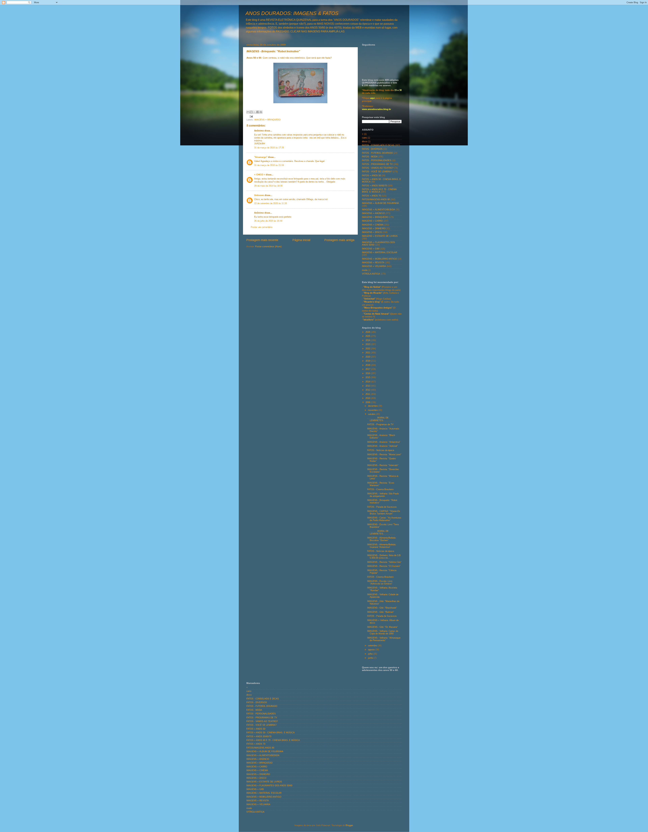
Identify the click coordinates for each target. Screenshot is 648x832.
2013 (368, 386)
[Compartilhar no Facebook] (257, 112)
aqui (372, 98)
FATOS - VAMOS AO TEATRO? (377, 168)
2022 (368, 348)
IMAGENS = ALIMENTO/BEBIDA (378, 209)
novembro (373, 410)
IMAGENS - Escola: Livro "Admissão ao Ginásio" (379, 582)
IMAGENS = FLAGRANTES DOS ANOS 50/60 (269, 785)
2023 (368, 344)
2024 (368, 340)
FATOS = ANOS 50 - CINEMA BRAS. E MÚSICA (270, 732)
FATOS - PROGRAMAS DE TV (377, 164)
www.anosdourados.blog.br (376, 109)
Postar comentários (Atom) (268, 246)
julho (370, 654)
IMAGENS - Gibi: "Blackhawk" (382, 608)
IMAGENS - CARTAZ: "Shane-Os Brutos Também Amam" (383, 512)
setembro (373, 645)
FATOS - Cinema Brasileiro (380, 489)
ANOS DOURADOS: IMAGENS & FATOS (292, 13)
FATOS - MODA (370, 157)
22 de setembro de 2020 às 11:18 (270, 203)
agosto (371, 649)
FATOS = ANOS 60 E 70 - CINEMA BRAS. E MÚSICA (379, 190)
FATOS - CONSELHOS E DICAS (378, 145)
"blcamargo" (260, 157)
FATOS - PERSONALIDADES (376, 160)
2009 (368, 402)
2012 (368, 390)
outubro (372, 414)
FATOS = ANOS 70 (371, 196)
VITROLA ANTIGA (371, 274)
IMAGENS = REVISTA (373, 262)
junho (371, 658)
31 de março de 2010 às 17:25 (269, 148)
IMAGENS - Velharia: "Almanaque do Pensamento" (383, 639)
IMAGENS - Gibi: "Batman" (380, 612)
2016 (368, 373)
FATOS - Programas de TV (380, 424)
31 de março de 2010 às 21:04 (269, 165)
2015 (368, 377)
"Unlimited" (369, 299)
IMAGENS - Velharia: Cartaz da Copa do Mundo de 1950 (382, 632)
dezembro (373, 406)
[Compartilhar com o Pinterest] (261, 112)
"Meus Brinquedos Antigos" (378, 308)
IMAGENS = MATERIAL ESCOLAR (379, 252)
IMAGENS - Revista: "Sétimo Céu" (384, 562)
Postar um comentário (261, 227)
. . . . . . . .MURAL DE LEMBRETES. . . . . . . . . (381, 419)
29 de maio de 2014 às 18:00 (268, 186)
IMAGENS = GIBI (371, 249)
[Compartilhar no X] (254, 112)
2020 (368, 357)
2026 (368, 332)
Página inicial (301, 240)
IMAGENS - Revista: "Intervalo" (382, 465)
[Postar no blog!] (251, 112)
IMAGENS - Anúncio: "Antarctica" (383, 442)
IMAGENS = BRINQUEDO (267, 120)
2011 (368, 394)
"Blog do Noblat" (372, 287)
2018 (368, 365)
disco (364, 141)
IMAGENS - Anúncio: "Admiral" (382, 446)
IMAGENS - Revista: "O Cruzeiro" (383, 566)
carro (364, 138)
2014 (368, 381)
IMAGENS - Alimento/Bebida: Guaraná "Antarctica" (381, 545)
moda (364, 270)
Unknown (259, 195)
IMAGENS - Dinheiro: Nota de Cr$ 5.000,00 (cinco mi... (383, 556)
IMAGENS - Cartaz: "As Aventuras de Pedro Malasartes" (384, 519)
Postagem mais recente (262, 240)
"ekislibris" (368, 320)
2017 (368, 369)
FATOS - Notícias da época (380, 450)
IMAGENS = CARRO (372, 221)
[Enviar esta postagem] (251, 116)
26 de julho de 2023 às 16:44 (268, 221)
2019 (368, 361)
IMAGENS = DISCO (372, 232)
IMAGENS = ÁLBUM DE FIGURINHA (380, 203)
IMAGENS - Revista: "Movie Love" (384, 454)
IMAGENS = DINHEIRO (374, 228)
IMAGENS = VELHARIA (374, 266)
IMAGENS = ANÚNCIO (373, 213)
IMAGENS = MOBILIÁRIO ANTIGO (379, 259)
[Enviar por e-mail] (248, 112)
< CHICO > (259, 175)
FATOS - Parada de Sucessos (382, 507)
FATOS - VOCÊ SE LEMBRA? (377, 172)
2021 (368, 352)
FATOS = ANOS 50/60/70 (374, 186)
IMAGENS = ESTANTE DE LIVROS (380, 236)
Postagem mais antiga (339, 240)
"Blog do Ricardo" (373, 293)
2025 (368, 336)
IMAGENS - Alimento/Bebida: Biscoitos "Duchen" (381, 539)
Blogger (349, 825)
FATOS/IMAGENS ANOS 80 (376, 199)
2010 (368, 398)
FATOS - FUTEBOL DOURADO (377, 153)
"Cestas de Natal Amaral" (376, 314)
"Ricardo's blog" (372, 302)
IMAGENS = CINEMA (373, 225)
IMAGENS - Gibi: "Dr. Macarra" (382, 627)
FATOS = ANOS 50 (371, 175)
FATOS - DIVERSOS (372, 149)
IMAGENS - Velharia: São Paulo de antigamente (383, 494)
